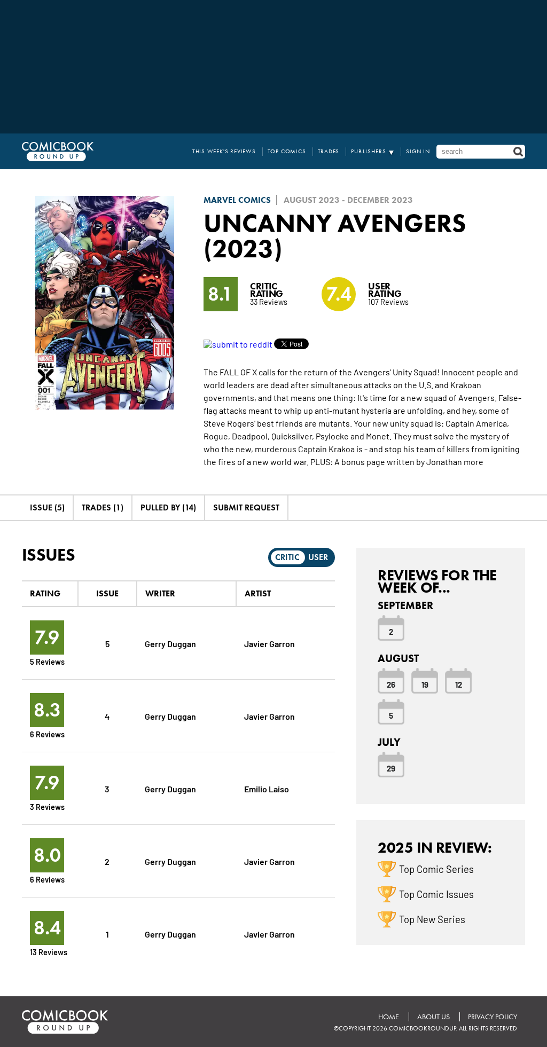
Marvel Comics (237, 200)
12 (458, 684)
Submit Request (246, 507)
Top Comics (287, 151)
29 (391, 767)
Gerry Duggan (170, 643)
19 (424, 684)
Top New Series (432, 918)
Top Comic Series (436, 868)
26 (391, 684)
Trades (329, 151)
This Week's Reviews (224, 151)
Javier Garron (269, 643)
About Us (433, 1016)
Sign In (418, 151)
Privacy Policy (492, 1016)
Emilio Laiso (266, 788)
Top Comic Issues (436, 893)
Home (388, 1016)
